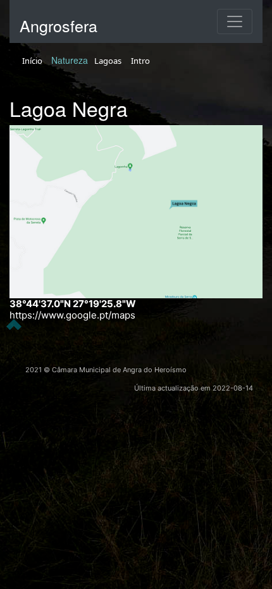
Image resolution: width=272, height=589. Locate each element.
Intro (140, 60)
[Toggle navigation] (234, 21)
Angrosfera (58, 25)
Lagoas (107, 60)
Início (32, 60)
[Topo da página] (14, 323)
